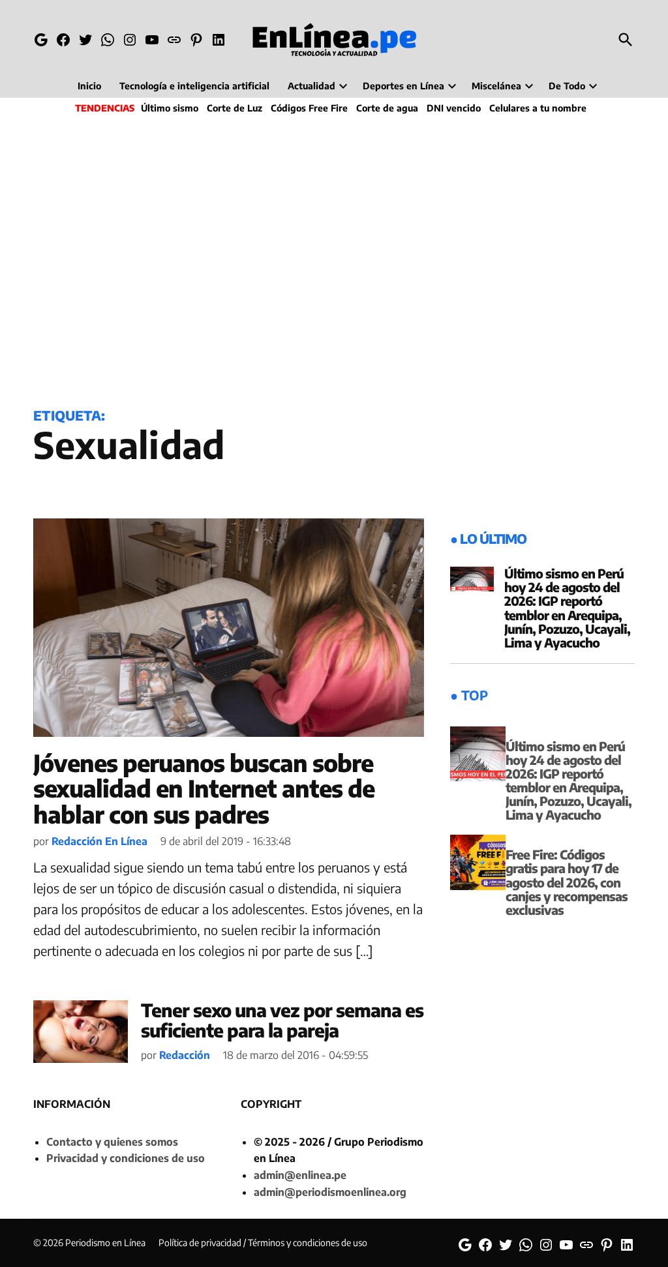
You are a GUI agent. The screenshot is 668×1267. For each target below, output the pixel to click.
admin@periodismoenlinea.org (330, 1192)
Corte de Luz (234, 107)
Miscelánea (496, 85)
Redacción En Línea (99, 841)
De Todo (567, 85)
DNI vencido (454, 107)
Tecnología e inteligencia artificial (194, 85)
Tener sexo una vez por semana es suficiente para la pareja (282, 1019)
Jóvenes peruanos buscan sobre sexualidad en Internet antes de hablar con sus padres (203, 788)
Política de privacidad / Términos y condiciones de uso (263, 1242)
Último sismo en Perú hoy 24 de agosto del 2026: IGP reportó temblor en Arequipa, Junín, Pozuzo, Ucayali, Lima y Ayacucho (567, 607)
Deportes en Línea (403, 85)
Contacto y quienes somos (112, 1141)
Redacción (184, 1055)
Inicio (89, 85)
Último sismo (169, 107)
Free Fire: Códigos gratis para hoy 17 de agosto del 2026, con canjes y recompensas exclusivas (567, 881)
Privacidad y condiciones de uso (125, 1158)
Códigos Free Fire (309, 107)
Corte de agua (387, 107)
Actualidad (311, 85)
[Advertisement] (334, 258)
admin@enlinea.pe (300, 1175)
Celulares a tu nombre (537, 107)
